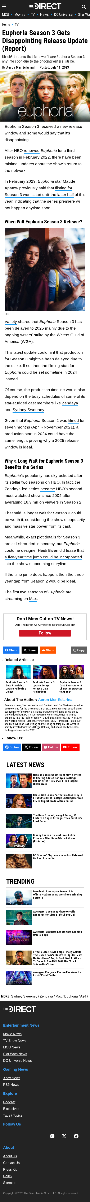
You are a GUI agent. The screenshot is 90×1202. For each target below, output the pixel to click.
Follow (14, 747)
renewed (32, 150)
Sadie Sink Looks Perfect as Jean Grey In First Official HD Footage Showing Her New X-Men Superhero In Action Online (58, 798)
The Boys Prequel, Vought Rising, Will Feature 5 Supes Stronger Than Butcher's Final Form (57, 818)
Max (33, 598)
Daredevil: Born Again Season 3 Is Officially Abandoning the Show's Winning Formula (57, 894)
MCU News (11, 1047)
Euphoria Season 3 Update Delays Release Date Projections (44, 687)
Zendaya (70, 403)
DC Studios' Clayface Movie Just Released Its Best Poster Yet (58, 857)
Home (6, 25)
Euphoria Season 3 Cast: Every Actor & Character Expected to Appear (70, 687)
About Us (10, 1156)
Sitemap (9, 1183)
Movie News (12, 1034)
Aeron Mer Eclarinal (20, 67)
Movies (19, 14)
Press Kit (10, 1169)
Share (13, 650)
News (44, 14)
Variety (11, 321)
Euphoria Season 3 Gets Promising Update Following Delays (17, 687)
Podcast (9, 1102)
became (47, 489)
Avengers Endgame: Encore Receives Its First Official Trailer (57, 974)
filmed (73, 420)
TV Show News (14, 1040)
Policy (7, 1176)
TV (33, 14)
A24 (83, 996)
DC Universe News (17, 1060)
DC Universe (63, 14)
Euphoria (71, 996)
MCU (5, 14)
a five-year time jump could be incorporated (43, 557)
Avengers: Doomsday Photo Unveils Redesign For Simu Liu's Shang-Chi (54, 913)
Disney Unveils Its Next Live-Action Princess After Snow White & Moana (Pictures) (54, 838)
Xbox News (11, 1078)
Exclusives (11, 1109)
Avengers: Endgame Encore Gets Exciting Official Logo (57, 933)
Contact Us (11, 1163)
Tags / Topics (12, 1115)
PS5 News (11, 1084)
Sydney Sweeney (28, 410)
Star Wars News (15, 1054)
